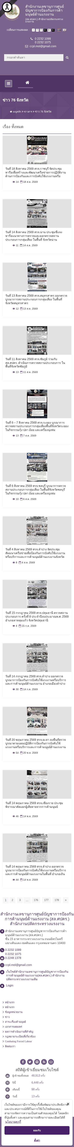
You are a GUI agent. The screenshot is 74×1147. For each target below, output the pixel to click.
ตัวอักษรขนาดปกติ (33, 30)
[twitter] (30, 1062)
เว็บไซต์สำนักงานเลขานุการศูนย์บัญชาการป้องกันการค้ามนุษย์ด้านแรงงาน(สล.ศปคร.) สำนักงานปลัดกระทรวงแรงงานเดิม (37, 975)
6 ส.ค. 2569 (27, 499)
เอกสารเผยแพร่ (13, 1026)
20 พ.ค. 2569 (28, 752)
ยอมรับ (37, 1130)
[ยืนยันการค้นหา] (67, 57)
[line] (37, 1062)
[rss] (44, 1062)
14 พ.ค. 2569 (28, 816)
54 (16, 752)
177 (46, 900)
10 (16, 499)
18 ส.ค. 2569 (28, 182)
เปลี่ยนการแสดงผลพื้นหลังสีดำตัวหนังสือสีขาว (45, 30)
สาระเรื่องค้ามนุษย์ (15, 1021)
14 (16, 182)
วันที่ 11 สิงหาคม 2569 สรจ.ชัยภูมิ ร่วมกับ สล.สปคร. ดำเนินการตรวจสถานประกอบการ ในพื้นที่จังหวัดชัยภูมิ (35, 363)
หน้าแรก (10, 1002)
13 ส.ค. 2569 (28, 308)
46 (16, 816)
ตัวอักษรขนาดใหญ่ (41, 30)
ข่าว (7, 1017)
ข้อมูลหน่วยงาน (13, 1012)
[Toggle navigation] (8, 83)
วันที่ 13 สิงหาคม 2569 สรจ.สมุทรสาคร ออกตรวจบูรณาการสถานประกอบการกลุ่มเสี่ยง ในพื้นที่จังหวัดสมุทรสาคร (36, 299)
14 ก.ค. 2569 (28, 689)
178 (57, 900)
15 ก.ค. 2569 (27, 626)
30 (16, 689)
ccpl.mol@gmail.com (43, 46)
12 (16, 308)
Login (9, 985)
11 (15, 245)
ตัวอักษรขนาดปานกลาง (37, 30)
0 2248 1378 (13, 957)
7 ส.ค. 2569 (27, 435)
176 (36, 900)
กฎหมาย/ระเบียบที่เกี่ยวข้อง (20, 1036)
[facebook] (23, 1062)
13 (16, 372)
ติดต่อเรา (10, 1046)
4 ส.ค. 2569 (26, 562)
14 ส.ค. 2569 (28, 245)
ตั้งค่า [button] (37, 1140)
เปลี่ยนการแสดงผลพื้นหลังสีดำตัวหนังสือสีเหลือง (53, 30)
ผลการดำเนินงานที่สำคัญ (19, 1031)
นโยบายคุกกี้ (13, 1122)
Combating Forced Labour (18, 1041)
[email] (51, 1062)
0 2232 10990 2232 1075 (43, 40)
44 (16, 879)
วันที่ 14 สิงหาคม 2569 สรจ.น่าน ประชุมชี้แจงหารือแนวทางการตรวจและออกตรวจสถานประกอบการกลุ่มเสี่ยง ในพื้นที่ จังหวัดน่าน (33, 236)
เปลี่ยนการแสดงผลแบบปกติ (49, 30)
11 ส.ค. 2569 (28, 372)
